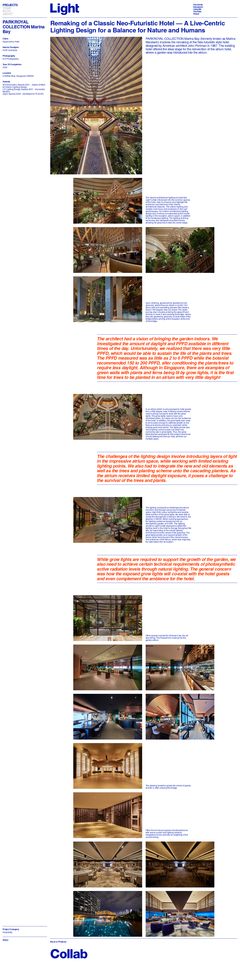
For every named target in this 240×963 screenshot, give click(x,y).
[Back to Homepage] (64, 9)
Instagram (198, 6)
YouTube (197, 11)
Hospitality (7, 932)
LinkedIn (197, 9)
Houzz (196, 13)
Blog (7, 11)
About (8, 14)
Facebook (198, 4)
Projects (10, 5)
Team (7, 8)
